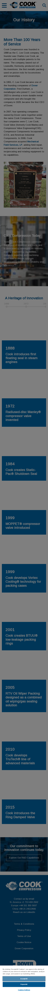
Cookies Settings (24, 990)
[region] (24, 979)
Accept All (23, 979)
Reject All (24, 984)
